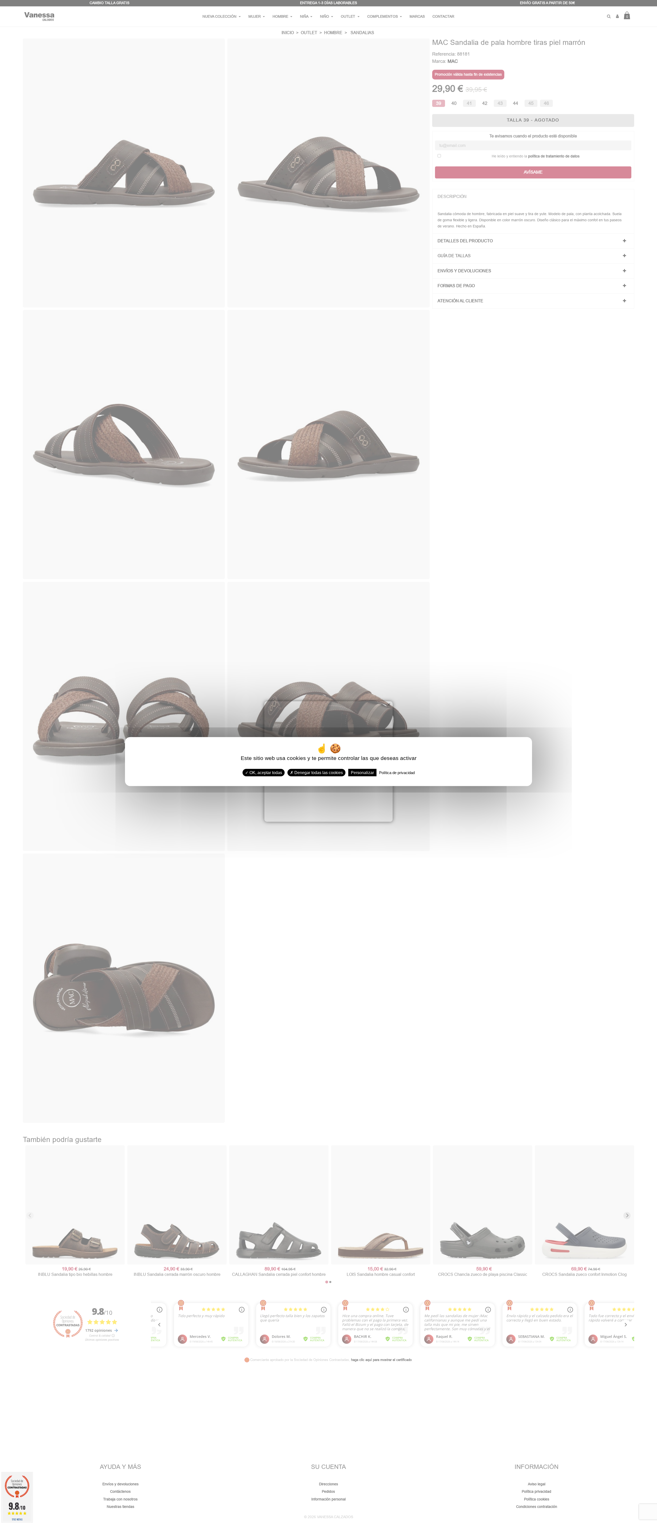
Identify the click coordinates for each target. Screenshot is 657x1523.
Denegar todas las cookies (318, 772)
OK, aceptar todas (265, 772)
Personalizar (362, 772)
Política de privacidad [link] (397, 772)
